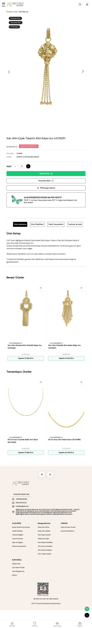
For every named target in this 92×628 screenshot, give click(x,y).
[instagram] (50, 474)
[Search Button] (80, 4)
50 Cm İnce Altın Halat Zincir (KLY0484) (64, 440)
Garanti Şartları (17, 539)
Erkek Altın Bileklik (44, 531)
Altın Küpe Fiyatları (44, 535)
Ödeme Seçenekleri (19, 546)
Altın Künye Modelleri (45, 546)
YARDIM (64, 523)
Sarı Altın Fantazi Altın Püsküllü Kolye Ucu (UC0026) (25, 346)
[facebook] (42, 474)
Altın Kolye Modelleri (45, 550)
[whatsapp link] (87, 609)
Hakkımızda (16, 564)
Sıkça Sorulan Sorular (68, 527)
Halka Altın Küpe (43, 539)
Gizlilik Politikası (17, 531)
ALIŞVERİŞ (16, 523)
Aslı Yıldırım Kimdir (18, 567)
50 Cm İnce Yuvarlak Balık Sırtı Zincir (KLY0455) (23, 441)
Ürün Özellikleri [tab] (37, 224)
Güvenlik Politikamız (67, 531)
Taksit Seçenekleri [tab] (55, 224)
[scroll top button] (87, 615)
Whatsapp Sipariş (47, 188)
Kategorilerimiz (44, 523)
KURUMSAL (17, 560)
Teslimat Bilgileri (17, 535)
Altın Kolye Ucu (23, 12)
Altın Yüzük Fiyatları (44, 554)
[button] (82, 71)
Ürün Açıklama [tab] (20, 224)
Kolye (15, 12)
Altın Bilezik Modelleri (45, 542)
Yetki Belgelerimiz (18, 571)
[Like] (40, 288)
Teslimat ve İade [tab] (75, 224)
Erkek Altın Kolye (43, 527)
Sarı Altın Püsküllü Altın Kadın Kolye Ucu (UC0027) (64, 346)
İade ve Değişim (17, 542)
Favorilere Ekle (44, 181)
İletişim (14, 575)
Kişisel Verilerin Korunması (21, 527)
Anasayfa (9, 12)
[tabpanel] (46, 247)
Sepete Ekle (44, 173)
